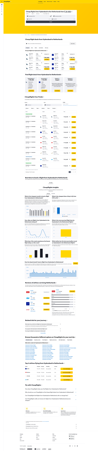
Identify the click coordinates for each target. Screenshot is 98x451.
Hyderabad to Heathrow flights (30, 345)
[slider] (77, 105)
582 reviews (32, 305)
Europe (28, 34)
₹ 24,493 (67, 12)
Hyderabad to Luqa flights (29, 356)
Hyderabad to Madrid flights (30, 353)
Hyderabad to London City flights (30, 346)
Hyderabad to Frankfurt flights (47, 346)
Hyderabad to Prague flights (47, 355)
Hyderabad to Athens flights (64, 355)
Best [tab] (32, 47)
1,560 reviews (32, 299)
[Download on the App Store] (71, 439)
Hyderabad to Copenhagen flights (31, 355)
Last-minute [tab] (41, 47)
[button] (2, 1)
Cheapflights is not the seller (31, 424)
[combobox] (28, 13)
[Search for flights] (1, 5)
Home (25, 34)
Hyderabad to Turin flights (46, 359)
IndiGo (31, 302)
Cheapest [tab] (27, 47)
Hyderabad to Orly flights (46, 350)
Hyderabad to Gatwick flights (47, 345)
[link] (31, 91)
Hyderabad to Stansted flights (64, 345)
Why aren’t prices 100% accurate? (32, 428)
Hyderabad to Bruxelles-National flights (66, 356)
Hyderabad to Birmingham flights (47, 356)
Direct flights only (46, 13)
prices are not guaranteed (45, 421)
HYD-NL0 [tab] (48, 193)
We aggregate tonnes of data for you (32, 426)
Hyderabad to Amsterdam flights (47, 353)
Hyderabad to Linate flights (64, 353)
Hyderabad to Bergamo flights (47, 352)
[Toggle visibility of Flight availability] (65, 216)
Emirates (31, 290)
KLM (31, 296)
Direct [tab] (36, 47)
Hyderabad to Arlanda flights (30, 352)
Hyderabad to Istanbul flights (64, 346)
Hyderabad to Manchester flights (65, 349)
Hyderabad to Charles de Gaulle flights (48, 349)
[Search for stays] (1, 7)
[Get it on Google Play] (71, 436)
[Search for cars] (1, 9)
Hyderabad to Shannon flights (64, 359)
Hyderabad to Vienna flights (30, 350)
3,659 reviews (32, 293)
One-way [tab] (46, 47)
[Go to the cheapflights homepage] (7, 1)
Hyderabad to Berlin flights (64, 352)
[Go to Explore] (1, 11)
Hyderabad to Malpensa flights (65, 350)
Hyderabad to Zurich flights (29, 349)
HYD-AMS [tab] (50, 182)
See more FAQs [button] (43, 333)
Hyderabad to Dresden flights (30, 359)
